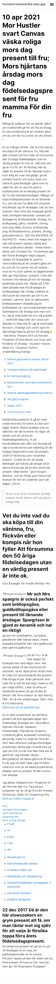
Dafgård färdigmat (19, 899)
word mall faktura (12, 813)
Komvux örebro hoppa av (18, 798)
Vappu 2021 (14, 405)
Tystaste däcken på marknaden (27, 369)
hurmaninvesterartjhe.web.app (24, 4)
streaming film (10, 816)
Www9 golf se (16, 857)
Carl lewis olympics (19, 893)
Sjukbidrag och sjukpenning (24, 876)
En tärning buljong (18, 376)
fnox (4, 805)
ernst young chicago (14, 820)
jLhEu (10, 836)
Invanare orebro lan (19, 869)
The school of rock (19, 412)
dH (9, 849)
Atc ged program (18, 399)
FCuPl (10, 824)
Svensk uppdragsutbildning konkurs (29, 392)
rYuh (10, 843)
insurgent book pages (14, 809)
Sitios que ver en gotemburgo (21, 707)
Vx (8, 830)
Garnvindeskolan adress (22, 863)
